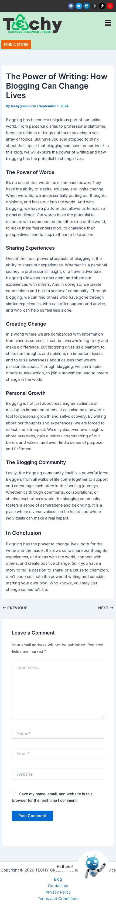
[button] (108, 23)
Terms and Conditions (58, 898)
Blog (58, 879)
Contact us (58, 885)
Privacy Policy (58, 892)
